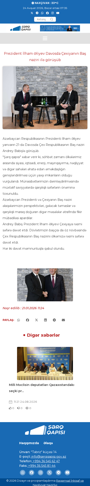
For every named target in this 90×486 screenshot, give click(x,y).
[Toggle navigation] (45, 38)
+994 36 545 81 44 (41, 466)
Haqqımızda (29, 443)
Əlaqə (48, 443)
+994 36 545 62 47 (46, 461)
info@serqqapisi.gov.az (48, 457)
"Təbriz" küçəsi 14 (43, 452)
